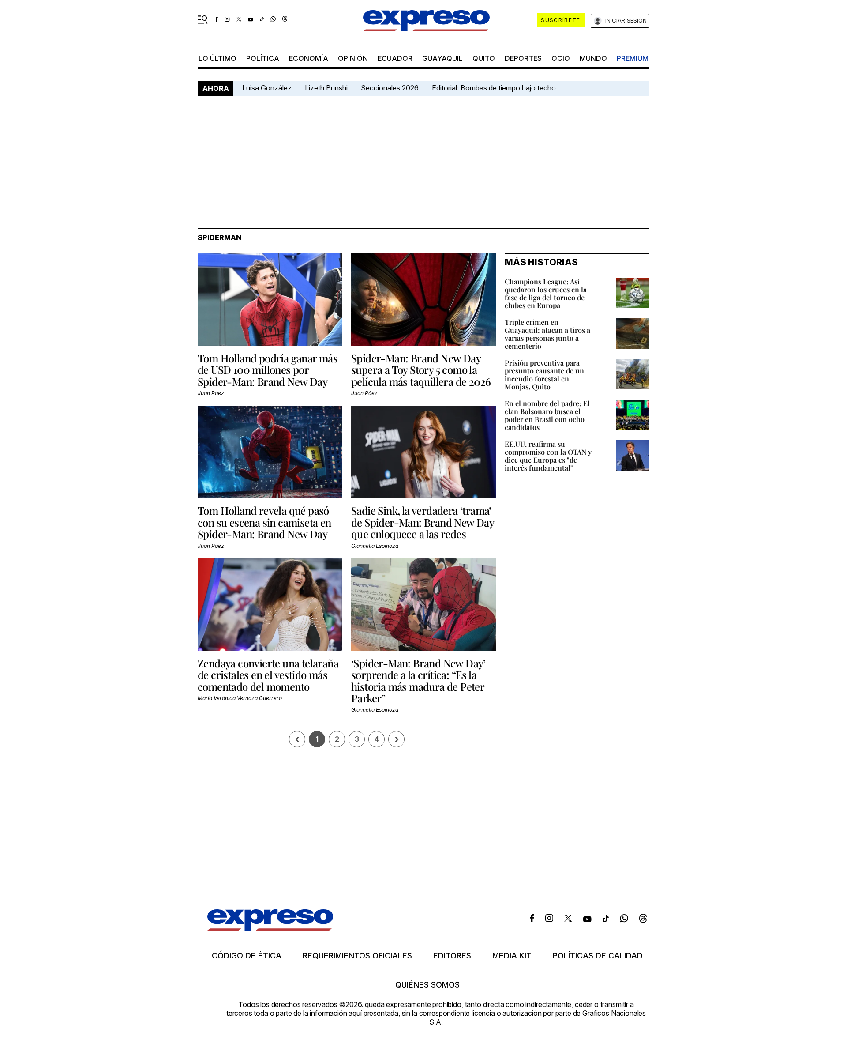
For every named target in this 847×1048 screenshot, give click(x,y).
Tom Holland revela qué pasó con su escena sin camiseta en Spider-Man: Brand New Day (264, 522)
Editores (452, 956)
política (262, 58)
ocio (560, 58)
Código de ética (246, 956)
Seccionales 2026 (390, 87)
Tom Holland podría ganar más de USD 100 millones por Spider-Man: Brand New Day (267, 369)
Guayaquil (442, 58)
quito (483, 58)
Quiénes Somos (427, 985)
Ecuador (395, 58)
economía (308, 58)
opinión (353, 58)
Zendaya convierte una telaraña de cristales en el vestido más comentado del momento (268, 675)
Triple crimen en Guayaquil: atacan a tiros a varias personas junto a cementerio (547, 334)
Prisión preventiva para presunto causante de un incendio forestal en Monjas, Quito (544, 374)
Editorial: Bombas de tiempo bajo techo (495, 87)
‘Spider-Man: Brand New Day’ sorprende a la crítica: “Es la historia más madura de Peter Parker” (418, 680)
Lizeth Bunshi (326, 87)
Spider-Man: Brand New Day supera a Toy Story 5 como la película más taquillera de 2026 (421, 369)
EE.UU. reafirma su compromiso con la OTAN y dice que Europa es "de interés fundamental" (548, 455)
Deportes (523, 58)
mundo (593, 58)
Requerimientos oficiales (357, 956)
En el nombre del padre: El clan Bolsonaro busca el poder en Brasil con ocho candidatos (547, 415)
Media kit (512, 956)
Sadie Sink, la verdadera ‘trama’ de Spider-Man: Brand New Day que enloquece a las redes (422, 522)
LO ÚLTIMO (217, 58)
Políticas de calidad (598, 956)
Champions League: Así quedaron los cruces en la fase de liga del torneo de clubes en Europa (546, 293)
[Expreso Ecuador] (270, 927)
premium (632, 58)
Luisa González (267, 87)
